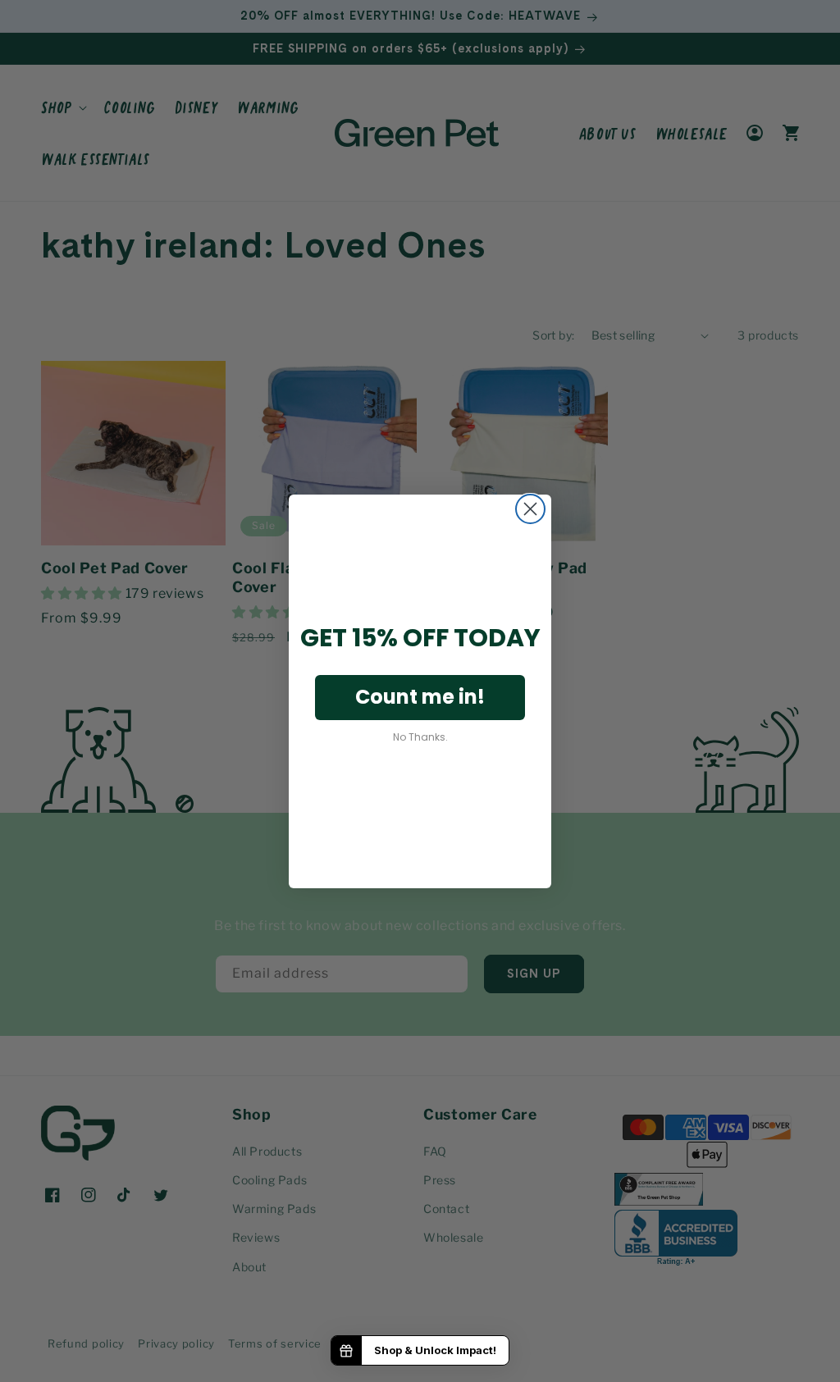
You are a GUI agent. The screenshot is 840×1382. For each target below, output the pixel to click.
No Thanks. (420, 737)
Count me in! (420, 696)
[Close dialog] (530, 509)
